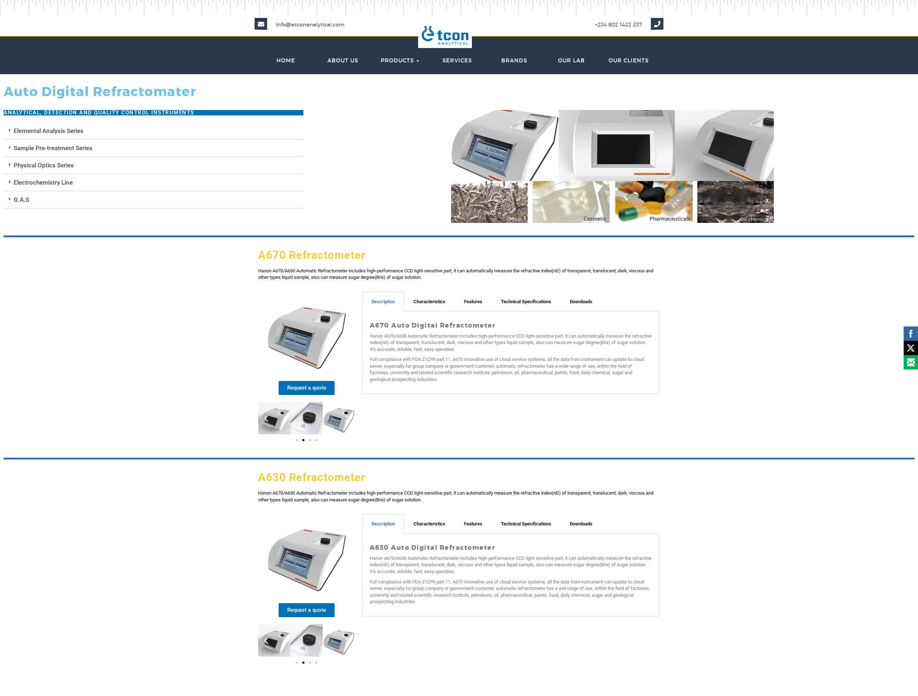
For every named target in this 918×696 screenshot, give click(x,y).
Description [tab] (383, 301)
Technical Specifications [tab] (526, 301)
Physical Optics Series (44, 165)
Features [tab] (473, 301)
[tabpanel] (511, 352)
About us (342, 60)
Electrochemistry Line (43, 182)
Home (285, 60)
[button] (153, 131)
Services (457, 60)
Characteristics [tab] (429, 301)
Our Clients (629, 60)
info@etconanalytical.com (310, 24)
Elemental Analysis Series (49, 130)
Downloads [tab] (581, 301)
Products (398, 60)
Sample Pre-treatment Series (53, 148)
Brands (514, 60)
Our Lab (571, 60)
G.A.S (21, 199)
